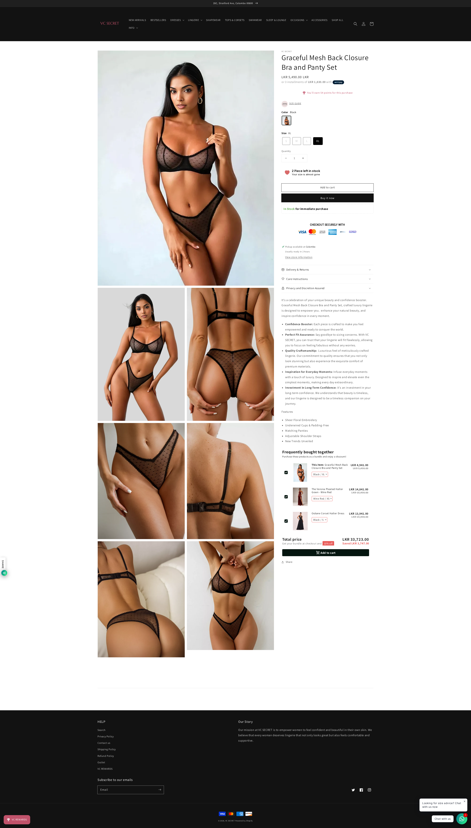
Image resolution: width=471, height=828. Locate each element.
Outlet (101, 762)
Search (102, 730)
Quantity (286, 151)
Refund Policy (106, 756)
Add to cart (327, 187)
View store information (298, 257)
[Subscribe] (160, 790)
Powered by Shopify (244, 821)
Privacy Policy (106, 736)
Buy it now (327, 198)
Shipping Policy (107, 749)
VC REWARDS (105, 768)
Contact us (104, 743)
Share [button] (289, 562)
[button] (355, 24)
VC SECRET (230, 821)
